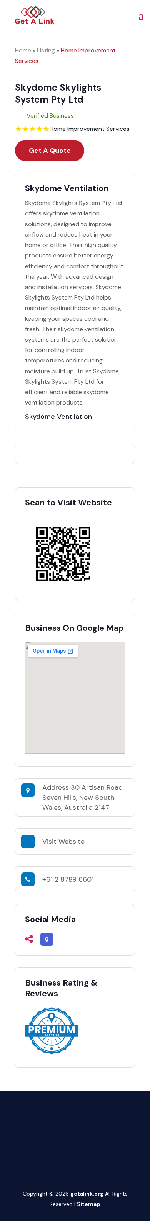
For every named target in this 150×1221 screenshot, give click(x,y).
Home (23, 50)
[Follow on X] (82, 1153)
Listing (46, 50)
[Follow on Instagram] (67, 1153)
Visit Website (63, 841)
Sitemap (88, 1204)
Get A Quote (50, 150)
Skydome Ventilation (58, 416)
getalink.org (86, 1193)
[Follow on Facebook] (53, 1153)
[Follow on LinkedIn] (97, 1153)
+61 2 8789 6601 (68, 879)
